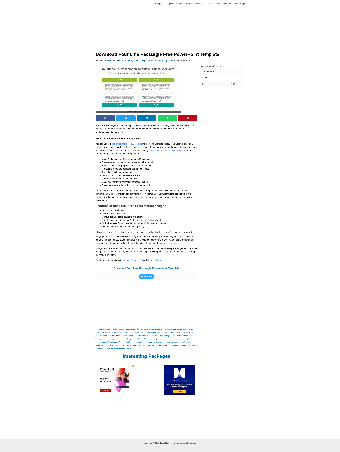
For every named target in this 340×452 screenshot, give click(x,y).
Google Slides (155, 150)
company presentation (108, 329)
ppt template (117, 342)
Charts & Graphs (213, 4)
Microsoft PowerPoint (175, 150)
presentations (114, 345)
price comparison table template (162, 345)
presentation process (152, 342)
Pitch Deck (227, 4)
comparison (122, 329)
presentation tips (102, 345)
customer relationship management (160, 336)
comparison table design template (117, 332)
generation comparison (183, 336)
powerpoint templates (104, 342)
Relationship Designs (159, 60)
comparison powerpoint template (161, 329)
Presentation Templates (194, 4)
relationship (120, 349)
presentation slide (167, 342)
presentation (138, 342)
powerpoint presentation (166, 339)
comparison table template (141, 332)
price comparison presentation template (135, 345)
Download (146, 276)
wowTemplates (189, 443)
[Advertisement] (170, 28)
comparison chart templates (137, 329)
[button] (105, 118)
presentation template (182, 342)
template (129, 349)
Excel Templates (241, 4)
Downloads (121, 60)
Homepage (159, 4)
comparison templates (176, 332)
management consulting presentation (110, 339)
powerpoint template (183, 339)
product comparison (182, 345)
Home (111, 60)
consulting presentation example (134, 336)
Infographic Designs (174, 4)
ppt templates (128, 342)
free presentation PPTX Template (127, 144)
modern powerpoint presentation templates (140, 339)
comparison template (159, 332)
